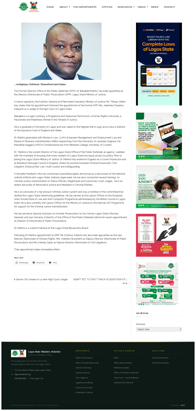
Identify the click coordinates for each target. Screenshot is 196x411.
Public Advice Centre (123, 363)
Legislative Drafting (84, 383)
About (63, 7)
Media (142, 7)
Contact (169, 7)
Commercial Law (83, 373)
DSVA (116, 358)
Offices (107, 7)
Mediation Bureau (121, 368)
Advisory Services (83, 368)
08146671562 (20, 378)
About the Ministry (160, 358)
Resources (125, 7)
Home (50, 7)
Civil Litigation (82, 378)
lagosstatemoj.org (22, 374)
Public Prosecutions (84, 358)
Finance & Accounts (84, 388)
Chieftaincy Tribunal (84, 392)
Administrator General (123, 383)
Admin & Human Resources (87, 363)
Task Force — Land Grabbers (126, 378)
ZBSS (183, 405)
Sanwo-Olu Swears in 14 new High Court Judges (42, 279)
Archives (140, 324)
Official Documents (160, 363)
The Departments (84, 7)
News (154, 7)
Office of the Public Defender (126, 373)
